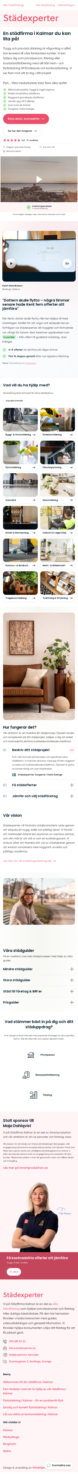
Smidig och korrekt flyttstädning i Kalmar (30, 1407)
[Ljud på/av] (67, 263)
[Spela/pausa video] (11, 263)
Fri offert (14, 1272)
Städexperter (30, 363)
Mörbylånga (11, 1437)
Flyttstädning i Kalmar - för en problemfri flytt (33, 1400)
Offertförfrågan (66, 5)
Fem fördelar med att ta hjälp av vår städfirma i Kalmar (34, 1391)
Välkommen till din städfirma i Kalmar (28, 1382)
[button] (26, 119)
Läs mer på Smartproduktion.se (25, 1168)
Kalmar (8, 1430)
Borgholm (9, 1444)
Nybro (7, 1451)
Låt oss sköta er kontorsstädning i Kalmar (30, 1414)
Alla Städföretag (13, 5)
